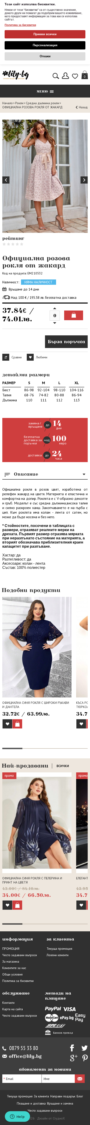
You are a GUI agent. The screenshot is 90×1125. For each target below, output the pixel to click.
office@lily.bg (25, 1056)
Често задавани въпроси (19, 955)
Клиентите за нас (14, 968)
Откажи (45, 56)
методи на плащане (58, 996)
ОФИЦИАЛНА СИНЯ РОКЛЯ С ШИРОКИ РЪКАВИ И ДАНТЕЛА (35, 705)
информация (17, 939)
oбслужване (16, 993)
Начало (7, 103)
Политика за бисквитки (20, 25)
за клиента (60, 939)
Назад (83, 107)
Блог (80, 1096)
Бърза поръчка (66, 341)
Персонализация (45, 45)
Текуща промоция (59, 949)
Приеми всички (45, 34)
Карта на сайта (12, 1009)
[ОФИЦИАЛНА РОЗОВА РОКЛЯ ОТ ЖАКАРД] (45, 176)
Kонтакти (8, 1003)
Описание (26, 474)
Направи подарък (62, 1096)
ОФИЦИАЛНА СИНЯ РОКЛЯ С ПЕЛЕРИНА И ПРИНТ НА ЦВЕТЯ (32, 880)
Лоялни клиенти (58, 955)
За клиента (41, 1096)
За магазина (10, 961)
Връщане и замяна (60, 1103)
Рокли (19, 103)
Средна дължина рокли (42, 103)
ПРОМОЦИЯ (10, 949)
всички (63, 766)
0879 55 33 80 (23, 1048)
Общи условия (12, 974)
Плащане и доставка (31, 1103)
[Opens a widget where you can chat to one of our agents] (17, 1117)
